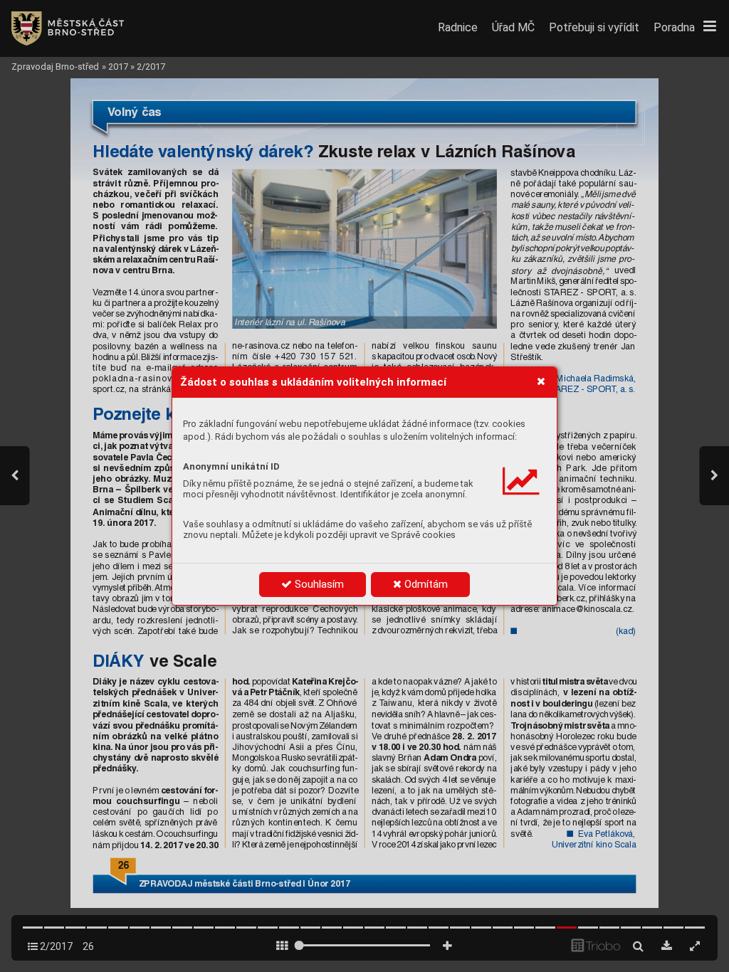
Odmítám (425, 584)
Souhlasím (318, 584)
